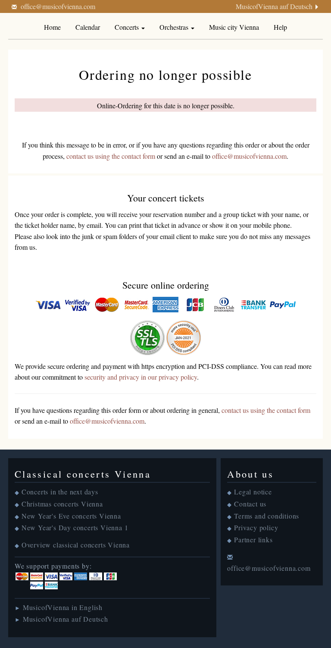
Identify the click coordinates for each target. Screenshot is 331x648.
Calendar (87, 26)
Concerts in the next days (60, 491)
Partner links (253, 539)
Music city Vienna (234, 26)
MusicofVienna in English (63, 607)
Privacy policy (256, 527)
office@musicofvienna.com (58, 6)
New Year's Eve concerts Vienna (71, 515)
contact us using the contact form (110, 155)
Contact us (250, 503)
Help (280, 26)
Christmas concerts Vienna (62, 503)
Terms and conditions (266, 515)
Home (52, 26)
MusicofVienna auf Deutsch (274, 6)
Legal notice (253, 491)
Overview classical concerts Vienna (76, 544)
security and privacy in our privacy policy (140, 376)
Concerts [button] (128, 26)
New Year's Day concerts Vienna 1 (75, 527)
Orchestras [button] (174, 26)
